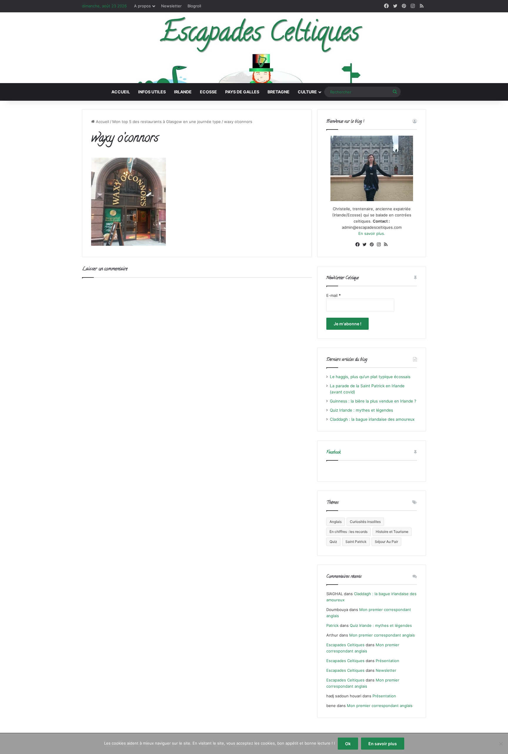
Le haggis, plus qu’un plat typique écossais (370, 376)
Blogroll (194, 6)
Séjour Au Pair (386, 541)
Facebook (333, 452)
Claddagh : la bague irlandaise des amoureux (372, 419)
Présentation (387, 660)
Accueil (120, 91)
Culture (307, 91)
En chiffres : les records (348, 531)
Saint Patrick (356, 541)
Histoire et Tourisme (392, 531)
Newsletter (171, 6)
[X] (364, 244)
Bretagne (279, 91)
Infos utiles (152, 91)
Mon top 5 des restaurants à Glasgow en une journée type (166, 121)
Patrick (332, 625)
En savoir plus (382, 743)
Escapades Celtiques (345, 644)
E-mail (333, 295)
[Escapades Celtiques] (254, 49)
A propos (142, 6)
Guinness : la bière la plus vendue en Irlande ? (373, 401)
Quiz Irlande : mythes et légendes (361, 410)
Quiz (333, 541)
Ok (348, 743)
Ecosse (208, 91)
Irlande (183, 91)
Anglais (336, 521)
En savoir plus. (371, 233)
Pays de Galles (242, 91)
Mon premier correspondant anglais (382, 635)
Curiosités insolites (365, 521)
